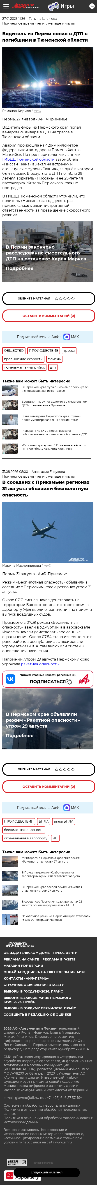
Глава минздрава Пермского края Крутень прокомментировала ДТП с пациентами (51, 418)
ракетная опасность (39, 664)
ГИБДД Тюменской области (28, 159)
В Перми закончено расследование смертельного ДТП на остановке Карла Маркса (46, 253)
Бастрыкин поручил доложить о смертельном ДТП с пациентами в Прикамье (54, 403)
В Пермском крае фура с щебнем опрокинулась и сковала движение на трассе (55, 388)
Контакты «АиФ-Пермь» (26, 978)
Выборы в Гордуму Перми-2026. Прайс (40, 1008)
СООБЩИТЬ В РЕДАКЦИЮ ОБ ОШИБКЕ (37, 1015)
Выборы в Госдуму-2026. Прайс (33, 991)
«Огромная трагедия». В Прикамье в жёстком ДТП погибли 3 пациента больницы (53, 447)
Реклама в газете (58, 959)
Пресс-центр (65, 953)
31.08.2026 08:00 (15, 472)
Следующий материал (46, 1172)
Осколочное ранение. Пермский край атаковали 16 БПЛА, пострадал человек (56, 917)
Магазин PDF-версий (23, 966)
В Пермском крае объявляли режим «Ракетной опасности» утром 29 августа (43, 720)
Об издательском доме (27, 953)
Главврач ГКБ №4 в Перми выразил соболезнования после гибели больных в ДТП (54, 432)
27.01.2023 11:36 (13, 19)
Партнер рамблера (42, 1162)
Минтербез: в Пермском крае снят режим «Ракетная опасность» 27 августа (51, 859)
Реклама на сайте (21, 959)
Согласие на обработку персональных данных (42, 1105)
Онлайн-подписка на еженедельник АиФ (44, 972)
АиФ (37, 111)
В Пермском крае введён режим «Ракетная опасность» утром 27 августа (52, 888)
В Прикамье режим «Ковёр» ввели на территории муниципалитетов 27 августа (51, 874)
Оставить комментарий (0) (49, 316)
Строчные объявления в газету (34, 985)
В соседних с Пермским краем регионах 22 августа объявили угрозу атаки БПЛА (52, 903)
